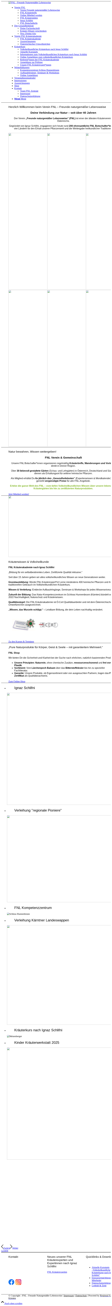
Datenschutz (81, 1295)
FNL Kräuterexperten (57, 1272)
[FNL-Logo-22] (29, 2)
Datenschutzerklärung (102, 1283)
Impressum (69, 1295)
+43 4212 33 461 (25, 1273)
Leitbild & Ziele (99, 1285)
